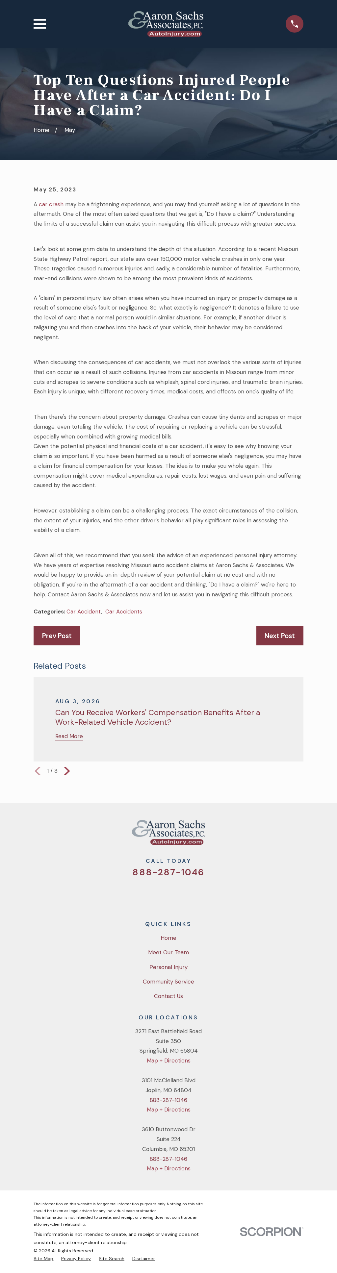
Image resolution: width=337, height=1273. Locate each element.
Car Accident (83, 611)
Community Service (168, 981)
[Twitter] (142, 894)
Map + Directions (169, 1060)
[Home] (165, 24)
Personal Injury (168, 967)
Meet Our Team (168, 952)
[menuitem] (43, 1259)
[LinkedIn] (195, 894)
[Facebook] (160, 894)
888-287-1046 (168, 872)
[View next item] (67, 771)
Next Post (280, 636)
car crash (51, 204)
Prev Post (57, 636)
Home (168, 937)
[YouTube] (177, 894)
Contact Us (168, 996)
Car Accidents (123, 611)
